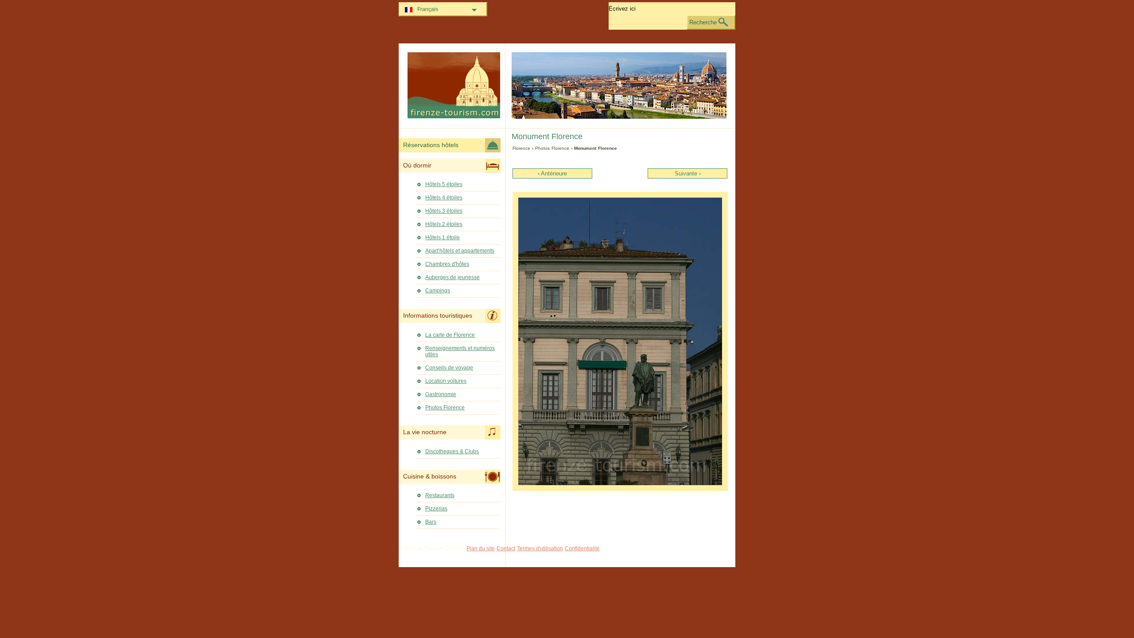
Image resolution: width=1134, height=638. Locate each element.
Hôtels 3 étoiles (443, 211)
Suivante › (688, 173)
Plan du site (480, 548)
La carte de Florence (450, 335)
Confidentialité (582, 548)
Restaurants (439, 495)
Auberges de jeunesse (452, 277)
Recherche (703, 22)
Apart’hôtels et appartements (459, 251)
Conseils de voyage (449, 368)
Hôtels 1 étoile (442, 237)
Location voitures (445, 381)
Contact (506, 548)
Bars (430, 522)
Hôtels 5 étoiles (443, 184)
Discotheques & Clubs (452, 451)
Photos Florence (552, 148)
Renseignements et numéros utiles (460, 351)
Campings (437, 291)
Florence (521, 148)
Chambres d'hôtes (447, 264)
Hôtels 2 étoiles (443, 224)
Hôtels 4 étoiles (443, 198)
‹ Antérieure (552, 173)
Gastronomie (440, 394)
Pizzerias (436, 509)
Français (427, 9)
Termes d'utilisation (540, 548)
